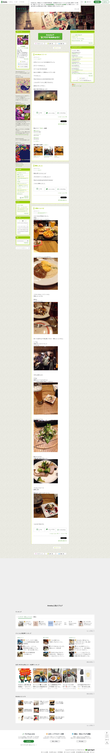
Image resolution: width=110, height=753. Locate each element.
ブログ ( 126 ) (20, 205)
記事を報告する (63, 124)
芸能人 (34, 616)
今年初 (18, 181)
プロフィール (20, 48)
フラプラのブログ (76, 66)
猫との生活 (45, 637)
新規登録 (97, 2)
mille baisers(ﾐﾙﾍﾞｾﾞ (42, 212)
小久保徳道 (22, 46)
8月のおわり (36, 137)
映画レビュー (20, 637)
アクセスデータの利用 (70, 752)
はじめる (29, 741)
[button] (107, 742)
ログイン (105, 2)
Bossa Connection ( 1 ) (22, 211)
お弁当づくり (72, 637)
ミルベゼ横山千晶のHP (77, 35)
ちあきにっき (75, 36)
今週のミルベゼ (39, 208)
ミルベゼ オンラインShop (78, 38)
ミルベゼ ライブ (37, 134)
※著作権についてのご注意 (76, 85)
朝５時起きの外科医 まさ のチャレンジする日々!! (82, 73)
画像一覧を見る (25, 197)
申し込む (81, 741)
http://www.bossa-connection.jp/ (20, 165)
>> (25, 220)
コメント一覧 (64, 533)
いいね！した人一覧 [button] (62, 116)
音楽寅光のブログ (76, 60)
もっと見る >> (36, 141)
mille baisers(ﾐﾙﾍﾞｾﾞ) (21, 190)
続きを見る (26, 58)
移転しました (36, 130)
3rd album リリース (41, 54)
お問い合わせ (53, 752)
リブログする (62, 113)
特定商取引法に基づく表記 (83, 752)
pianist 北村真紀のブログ (77, 70)
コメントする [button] (51, 113)
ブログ (39, 59)
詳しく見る (55, 741)
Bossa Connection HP (77, 40)
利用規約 (61, 752)
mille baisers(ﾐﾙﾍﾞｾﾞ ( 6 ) (22, 209)
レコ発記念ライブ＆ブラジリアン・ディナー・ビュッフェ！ (22, 187)
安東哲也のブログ (76, 53)
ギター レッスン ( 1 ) (22, 207)
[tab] (25, 617)
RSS (74, 84)
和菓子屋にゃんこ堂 (76, 63)
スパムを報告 (45, 752)
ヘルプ (93, 752)
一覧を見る (90, 43)
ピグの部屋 (26, 48)
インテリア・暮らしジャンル (25, 616)
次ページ (57, 47)
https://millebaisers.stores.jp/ (22, 134)
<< (19, 220)
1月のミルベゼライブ (21, 183)
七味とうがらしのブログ (77, 57)
